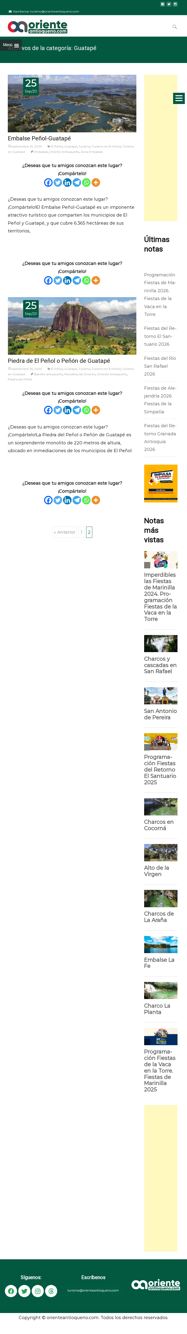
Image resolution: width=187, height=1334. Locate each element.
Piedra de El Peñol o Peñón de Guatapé (59, 361)
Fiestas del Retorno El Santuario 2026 (160, 336)
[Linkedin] (67, 182)
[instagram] (175, 6)
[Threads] (51, 1291)
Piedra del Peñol (20, 379)
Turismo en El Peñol (106, 146)
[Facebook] (48, 182)
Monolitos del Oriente (80, 374)
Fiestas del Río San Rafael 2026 (160, 366)
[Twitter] (58, 182)
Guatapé (70, 146)
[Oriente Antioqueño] (33, 25)
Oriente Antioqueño (64, 152)
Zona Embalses (92, 152)
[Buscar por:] (175, 27)
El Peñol (57, 146)
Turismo (84, 146)
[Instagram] (38, 1291)
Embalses (41, 152)
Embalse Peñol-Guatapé (39, 138)
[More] (96, 182)
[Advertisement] (161, 148)
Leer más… (19, 241)
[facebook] (162, 6)
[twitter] (169, 6)
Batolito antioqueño (48, 374)
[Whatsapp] (86, 182)
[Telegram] (77, 182)
